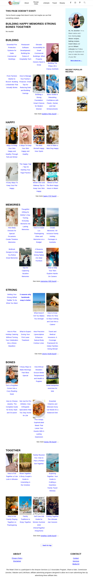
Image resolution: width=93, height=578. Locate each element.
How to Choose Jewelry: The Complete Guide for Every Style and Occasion (12, 407)
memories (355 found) (48, 281)
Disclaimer (17, 561)
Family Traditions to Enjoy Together (25, 519)
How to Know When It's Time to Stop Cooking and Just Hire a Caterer (52, 318)
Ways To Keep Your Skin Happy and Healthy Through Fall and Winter (12, 151)
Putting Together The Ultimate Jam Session (52, 519)
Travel (54, 3)
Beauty (62, 3)
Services (76, 561)
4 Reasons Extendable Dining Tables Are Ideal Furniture (39, 255)
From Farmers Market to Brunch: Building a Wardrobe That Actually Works (12, 81)
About (26, 3)
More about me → (76, 60)
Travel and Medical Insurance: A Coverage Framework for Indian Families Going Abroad (52, 340)
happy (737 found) (50, 196)
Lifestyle (46, 3)
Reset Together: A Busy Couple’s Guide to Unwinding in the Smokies (25, 479)
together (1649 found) (49, 536)
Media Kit (75, 564)
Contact (76, 558)
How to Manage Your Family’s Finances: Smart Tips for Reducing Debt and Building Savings (25, 84)
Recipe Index (36, 3)
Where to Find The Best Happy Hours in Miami (52, 185)
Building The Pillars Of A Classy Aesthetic (52, 66)
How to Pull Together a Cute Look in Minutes (12, 476)
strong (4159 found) (49, 354)
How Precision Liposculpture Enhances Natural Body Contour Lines (39, 337)
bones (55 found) (50, 442)
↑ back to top (46, 545)
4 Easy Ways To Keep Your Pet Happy (12, 185)
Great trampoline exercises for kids (52, 388)
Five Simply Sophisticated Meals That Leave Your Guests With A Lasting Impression (39, 428)
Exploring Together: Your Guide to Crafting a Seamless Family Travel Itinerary (52, 482)
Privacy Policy (17, 558)
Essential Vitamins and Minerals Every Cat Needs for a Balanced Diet (52, 407)
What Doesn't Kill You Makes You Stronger (38, 316)
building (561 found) (49, 114)
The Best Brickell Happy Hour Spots (39, 148)
